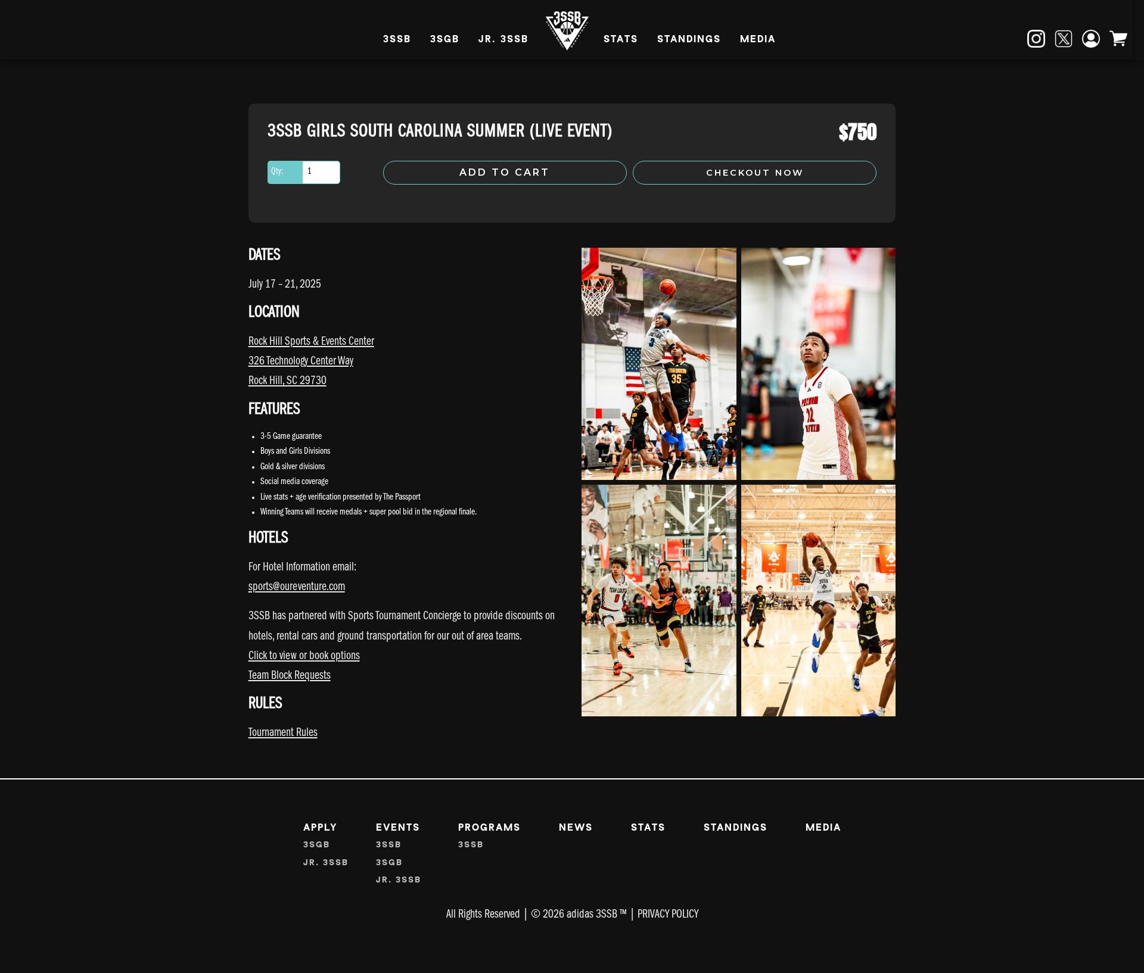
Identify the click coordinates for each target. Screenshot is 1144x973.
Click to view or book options (304, 657)
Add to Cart (504, 172)
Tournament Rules (283, 734)
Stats (621, 40)
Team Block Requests (289, 677)
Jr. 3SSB (503, 40)
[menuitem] (397, 41)
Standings (689, 40)
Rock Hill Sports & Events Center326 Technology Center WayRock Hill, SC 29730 (311, 362)
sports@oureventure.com (296, 588)
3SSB (397, 40)
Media (758, 40)
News (576, 827)
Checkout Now (755, 172)
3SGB (444, 40)
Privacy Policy (668, 915)
